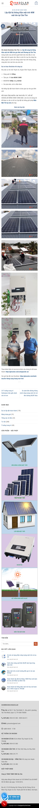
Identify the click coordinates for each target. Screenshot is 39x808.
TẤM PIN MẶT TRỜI (19, 498)
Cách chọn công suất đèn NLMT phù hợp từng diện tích (21, 664)
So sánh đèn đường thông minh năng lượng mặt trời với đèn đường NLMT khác (29, 393)
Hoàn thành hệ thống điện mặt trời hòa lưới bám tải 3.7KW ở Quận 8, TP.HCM (22, 688)
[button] (2, 3)
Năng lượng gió (6, 414)
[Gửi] (36, 644)
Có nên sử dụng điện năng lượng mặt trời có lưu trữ (21, 656)
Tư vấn (3, 422)
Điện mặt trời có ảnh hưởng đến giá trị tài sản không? (21, 672)
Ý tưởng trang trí (6, 425)
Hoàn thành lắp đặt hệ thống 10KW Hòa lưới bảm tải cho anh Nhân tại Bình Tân (22, 680)
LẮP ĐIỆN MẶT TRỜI (19, 531)
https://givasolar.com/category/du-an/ (17, 372)
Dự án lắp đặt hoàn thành (19, 10)
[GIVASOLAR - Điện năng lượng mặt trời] (19, 3)
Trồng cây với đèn (6, 418)
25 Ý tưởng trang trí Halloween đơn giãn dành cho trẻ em (9, 393)
